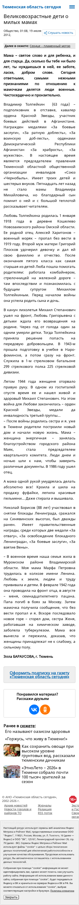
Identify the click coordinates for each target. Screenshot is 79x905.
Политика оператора (62, 890)
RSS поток (45, 813)
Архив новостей (15, 805)
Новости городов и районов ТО (17, 811)
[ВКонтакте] (34, 710)
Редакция (45, 809)
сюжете (27, 725)
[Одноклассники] (45, 710)
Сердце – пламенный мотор (50, 46)
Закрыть (11, 897)
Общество (11, 31)
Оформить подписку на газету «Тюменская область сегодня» (39, 674)
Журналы (44, 805)
